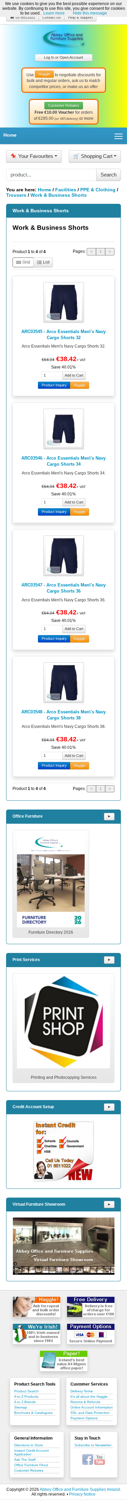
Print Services (26, 959)
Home (10, 135)
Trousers (16, 195)
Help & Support (80, 17)
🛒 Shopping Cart (92, 156)
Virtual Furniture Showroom (39, 1204)
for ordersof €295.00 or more (63, 112)
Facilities (65, 189)
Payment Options (84, 1418)
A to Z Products (26, 1396)
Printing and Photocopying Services (64, 1077)
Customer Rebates (28, 1470)
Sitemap (20, 1407)
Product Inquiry (54, 385)
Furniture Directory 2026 (50, 932)
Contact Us (51, 17)
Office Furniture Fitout (31, 1465)
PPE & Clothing (97, 189)
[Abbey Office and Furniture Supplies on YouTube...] (99, 1459)
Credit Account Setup (33, 1106)
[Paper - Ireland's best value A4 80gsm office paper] (63, 1361)
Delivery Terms (81, 1391)
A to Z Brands (25, 1402)
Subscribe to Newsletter (93, 1445)
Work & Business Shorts (58, 195)
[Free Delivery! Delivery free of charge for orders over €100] (90, 1307)
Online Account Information (91, 1407)
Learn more (54, 13)
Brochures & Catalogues (33, 1413)
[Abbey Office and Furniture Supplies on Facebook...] (87, 1459)
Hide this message (90, 13)
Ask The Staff (25, 1459)
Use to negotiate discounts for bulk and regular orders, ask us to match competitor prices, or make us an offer (63, 80)
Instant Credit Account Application (31, 1452)
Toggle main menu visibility (119, 136)
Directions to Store (28, 1445)
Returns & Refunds (85, 1402)
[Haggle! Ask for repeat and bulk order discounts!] (36, 1307)
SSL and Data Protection (90, 1413)
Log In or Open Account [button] (63, 57)
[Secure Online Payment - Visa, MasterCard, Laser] (90, 1334)
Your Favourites (31, 156)
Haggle (79, 385)
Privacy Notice (82, 1494)
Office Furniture (28, 816)
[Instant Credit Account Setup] (63, 1151)
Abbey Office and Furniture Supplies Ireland (80, 1489)
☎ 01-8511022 (22, 17)
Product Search (26, 1391)
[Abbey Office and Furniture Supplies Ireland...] (64, 37)
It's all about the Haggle (89, 1396)
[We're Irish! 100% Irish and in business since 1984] (36, 1334)
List (45, 262)
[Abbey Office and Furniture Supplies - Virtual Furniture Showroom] (63, 1246)
